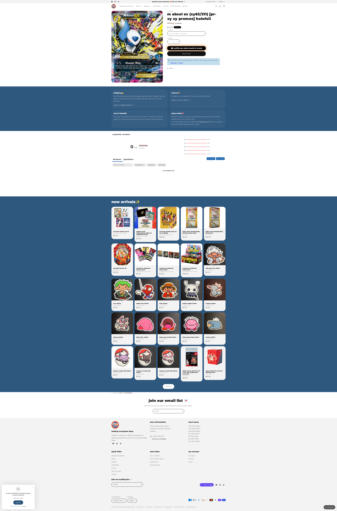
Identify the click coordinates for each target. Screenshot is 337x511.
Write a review (220, 158)
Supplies (114, 462)
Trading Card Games (117, 456)
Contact (114, 474)
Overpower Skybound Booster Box (190, 269)
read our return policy (179, 100)
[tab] (129, 159)
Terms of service (158, 507)
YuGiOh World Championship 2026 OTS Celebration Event (144, 233)
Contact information (179, 507)
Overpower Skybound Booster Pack (143, 269)
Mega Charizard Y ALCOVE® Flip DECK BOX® (214, 371)
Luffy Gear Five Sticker (213, 268)
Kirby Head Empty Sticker (191, 337)
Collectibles (115, 465)
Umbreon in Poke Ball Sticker (143, 371)
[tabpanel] (168, 176)
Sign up (173, 63)
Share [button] (171, 68)
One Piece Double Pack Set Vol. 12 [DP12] (168, 232)
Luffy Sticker (163, 303)
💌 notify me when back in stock (186, 48)
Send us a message (159, 439)
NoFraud (202, 122)
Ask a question (211, 158)
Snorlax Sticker (210, 337)
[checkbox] (161, 165)
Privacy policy (149, 507)
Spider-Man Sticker (142, 303)
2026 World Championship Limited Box (214, 232)
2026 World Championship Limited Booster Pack (191, 232)
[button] (126, 6)
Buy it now (187, 53)
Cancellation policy (191, 507)
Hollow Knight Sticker (190, 303)
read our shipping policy (123, 105)
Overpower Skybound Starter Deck (166, 269)
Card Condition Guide (157, 459)
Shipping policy (168, 507)
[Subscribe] (182, 411)
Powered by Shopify (130, 507)
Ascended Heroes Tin (119, 268)
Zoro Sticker (117, 303)
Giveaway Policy (155, 465)
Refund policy (140, 507)
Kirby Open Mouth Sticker (167, 337)
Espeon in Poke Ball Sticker (122, 371)
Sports (113, 459)
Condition (170, 30)
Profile (190, 462)
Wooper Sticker (211, 303)
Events (113, 468)
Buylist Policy (154, 462)
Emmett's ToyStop (119, 507)
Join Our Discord (155, 456)
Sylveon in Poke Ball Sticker (168, 371)
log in (181, 63)
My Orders (191, 456)
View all (168, 386)
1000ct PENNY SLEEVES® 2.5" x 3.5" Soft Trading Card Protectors (191, 372)
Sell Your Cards (116, 471)
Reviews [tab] (117, 159)
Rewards (191, 459)
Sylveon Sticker (118, 337)
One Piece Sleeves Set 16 (121, 231)
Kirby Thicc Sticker (142, 337)
